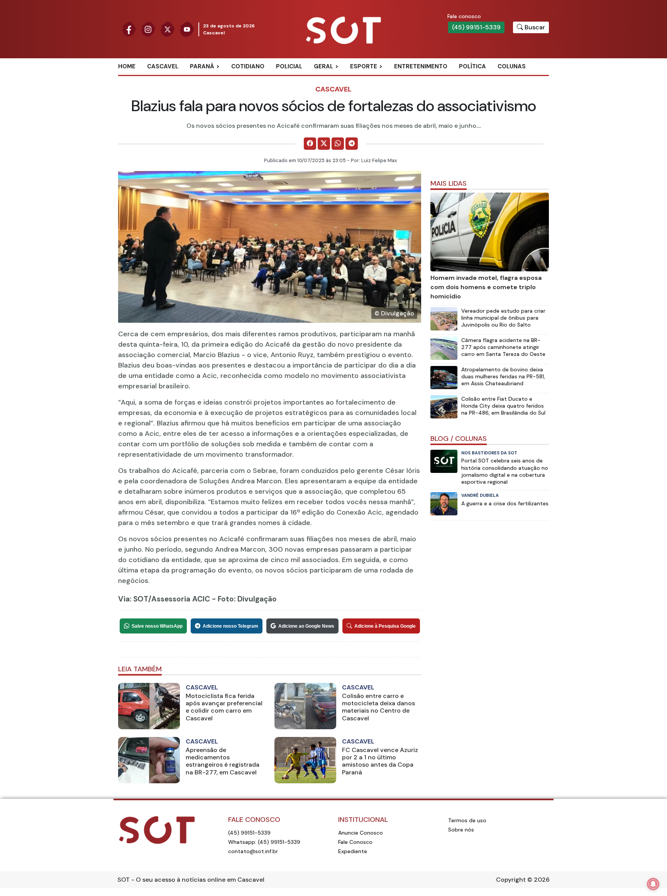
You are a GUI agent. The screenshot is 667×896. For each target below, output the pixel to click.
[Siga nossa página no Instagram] (148, 29)
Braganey (214, 79)
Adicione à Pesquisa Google (385, 626)
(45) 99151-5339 (476, 27)
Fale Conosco (355, 841)
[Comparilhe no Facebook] (310, 143)
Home (126, 66)
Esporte (363, 66)
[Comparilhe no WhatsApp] (338, 143)
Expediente (352, 851)
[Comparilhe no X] (324, 143)
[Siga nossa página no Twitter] (167, 29)
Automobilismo (383, 79)
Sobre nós (461, 829)
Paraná (202, 66)
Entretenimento (420, 66)
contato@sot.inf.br (253, 851)
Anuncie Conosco (360, 832)
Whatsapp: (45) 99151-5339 (264, 841)
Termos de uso (467, 820)
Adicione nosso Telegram (230, 626)
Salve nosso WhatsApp (157, 626)
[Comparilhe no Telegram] (351, 143)
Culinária (337, 79)
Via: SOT (133, 599)
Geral (323, 66)
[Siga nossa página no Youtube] (187, 29)
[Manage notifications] (653, 884)
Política (472, 66)
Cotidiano (247, 66)
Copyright (511, 880)
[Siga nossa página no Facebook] (129, 29)
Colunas (512, 66)
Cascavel (162, 66)
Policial (289, 66)
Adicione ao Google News (306, 626)
